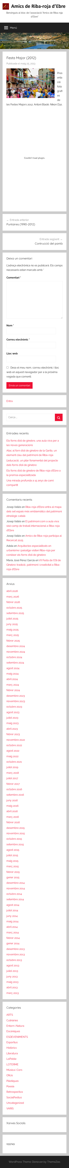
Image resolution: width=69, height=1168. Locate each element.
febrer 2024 (13, 690)
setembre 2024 (15, 662)
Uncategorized (15, 1102)
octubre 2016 (14, 789)
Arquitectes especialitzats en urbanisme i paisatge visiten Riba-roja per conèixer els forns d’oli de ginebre (30, 550)
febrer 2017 (13, 783)
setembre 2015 (15, 844)
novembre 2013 (15, 954)
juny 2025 (12, 624)
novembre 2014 (15, 888)
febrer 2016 (13, 822)
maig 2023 (12, 723)
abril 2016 (12, 811)
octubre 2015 (14, 838)
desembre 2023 (15, 695)
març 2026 (12, 596)
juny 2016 (12, 800)
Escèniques (13, 1031)
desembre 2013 (15, 949)
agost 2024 (12, 668)
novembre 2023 (15, 701)
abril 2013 (12, 987)
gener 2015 (12, 877)
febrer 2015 (13, 871)
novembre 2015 (15, 833)
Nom (10, 325)
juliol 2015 (12, 855)
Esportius (12, 1042)
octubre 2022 (14, 745)
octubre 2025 (14, 607)
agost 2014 (12, 904)
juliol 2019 (12, 767)
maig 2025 (12, 629)
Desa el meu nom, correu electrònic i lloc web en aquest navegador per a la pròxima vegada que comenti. (32, 372)
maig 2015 (12, 860)
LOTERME (12, 1064)
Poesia (10, 1086)
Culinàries (12, 1020)
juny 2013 (12, 976)
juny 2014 (12, 916)
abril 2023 (12, 728)
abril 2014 (12, 926)
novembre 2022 (15, 739)
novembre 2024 (15, 651)
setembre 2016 (15, 794)
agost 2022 (12, 750)
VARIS (10, 1108)
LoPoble (11, 1058)
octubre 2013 (14, 960)
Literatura (12, 1053)
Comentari (13, 277)
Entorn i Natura (15, 1025)
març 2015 (12, 866)
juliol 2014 (12, 910)
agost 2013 (12, 965)
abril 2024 (12, 679)
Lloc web (12, 353)
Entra (9, 401)
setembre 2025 (15, 613)
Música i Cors (14, 1069)
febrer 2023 (13, 734)
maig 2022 (12, 756)
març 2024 (12, 684)
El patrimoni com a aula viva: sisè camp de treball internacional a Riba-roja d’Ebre (33, 526)
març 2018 (12, 772)
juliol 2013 (12, 970)
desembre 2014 (15, 882)
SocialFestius (14, 1097)
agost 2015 (12, 849)
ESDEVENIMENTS (17, 1036)
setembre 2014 (15, 899)
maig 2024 (12, 673)
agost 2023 (12, 712)
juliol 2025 (12, 618)
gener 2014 (12, 943)
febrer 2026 (13, 602)
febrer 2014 (13, 937)
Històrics (11, 1047)
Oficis (9, 1075)
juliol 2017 (12, 778)
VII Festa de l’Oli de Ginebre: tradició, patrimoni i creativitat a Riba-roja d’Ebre (33, 565)
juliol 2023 (12, 717)
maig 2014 (12, 921)
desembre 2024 (15, 646)
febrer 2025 (13, 640)
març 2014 (12, 932)
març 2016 (12, 816)
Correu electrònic (18, 339)
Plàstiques (12, 1080)
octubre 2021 (14, 761)
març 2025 (12, 635)
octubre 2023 (14, 706)
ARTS (9, 1014)
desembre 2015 (15, 827)
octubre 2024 (14, 657)
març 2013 (12, 993)
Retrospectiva (14, 1091)
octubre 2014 (14, 893)
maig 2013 (12, 982)
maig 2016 (12, 805)
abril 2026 (12, 591)
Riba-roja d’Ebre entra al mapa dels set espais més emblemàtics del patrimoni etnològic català (34, 511)
